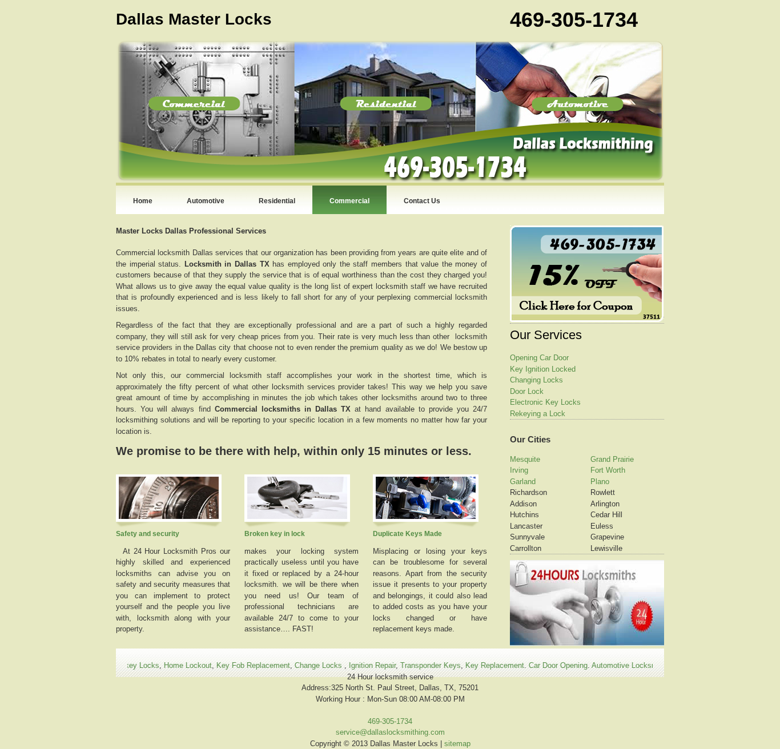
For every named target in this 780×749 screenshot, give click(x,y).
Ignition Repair (354, 665)
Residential (277, 201)
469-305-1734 (390, 721)
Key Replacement (477, 665)
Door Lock (527, 391)
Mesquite (525, 459)
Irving (519, 470)
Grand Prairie (612, 459)
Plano (599, 481)
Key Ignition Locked (543, 369)
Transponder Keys (413, 665)
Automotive (205, 201)
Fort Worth (607, 470)
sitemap (457, 743)
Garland (523, 481)
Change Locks (302, 665)
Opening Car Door (539, 357)
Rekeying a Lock (537, 413)
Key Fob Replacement (235, 665)
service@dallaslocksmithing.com (390, 732)
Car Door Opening (540, 665)
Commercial (349, 201)
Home (142, 201)
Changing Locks (536, 380)
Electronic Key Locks (545, 402)
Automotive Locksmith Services (627, 665)
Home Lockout (170, 665)
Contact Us (422, 201)
